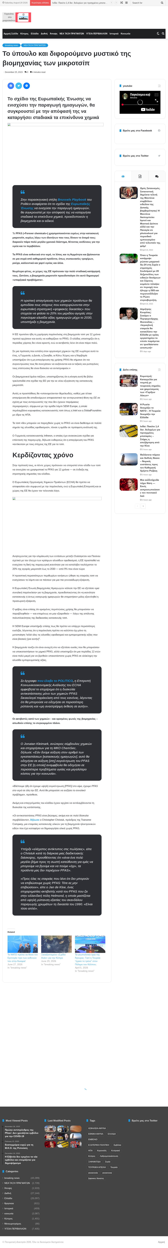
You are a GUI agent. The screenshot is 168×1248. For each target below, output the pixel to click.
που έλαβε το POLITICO (55, 681)
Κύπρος (24, 33)
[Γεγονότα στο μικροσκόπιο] (16, 17)
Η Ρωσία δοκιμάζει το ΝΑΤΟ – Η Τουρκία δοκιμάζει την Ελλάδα (150, 411)
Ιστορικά (114, 33)
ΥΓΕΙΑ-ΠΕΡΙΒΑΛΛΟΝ (96, 33)
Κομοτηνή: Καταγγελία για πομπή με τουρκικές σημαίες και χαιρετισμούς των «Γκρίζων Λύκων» (150, 386)
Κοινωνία (125, 33)
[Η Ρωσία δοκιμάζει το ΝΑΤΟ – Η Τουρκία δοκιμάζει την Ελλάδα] (129, 409)
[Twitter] (18, 85)
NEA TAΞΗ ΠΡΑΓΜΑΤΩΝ (72, 33)
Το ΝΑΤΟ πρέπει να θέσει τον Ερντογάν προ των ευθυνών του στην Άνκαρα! (23, 957)
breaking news (11, 45)
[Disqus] (57, 1032)
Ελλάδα (35, 33)
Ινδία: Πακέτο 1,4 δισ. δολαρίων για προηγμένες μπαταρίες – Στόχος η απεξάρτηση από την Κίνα (150, 436)
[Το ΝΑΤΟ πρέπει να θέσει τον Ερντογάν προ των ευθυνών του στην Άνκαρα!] (23, 944)
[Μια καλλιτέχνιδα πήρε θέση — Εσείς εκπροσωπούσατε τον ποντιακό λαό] (129, 484)
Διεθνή (44, 33)
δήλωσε (34, 819)
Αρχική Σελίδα (11, 33)
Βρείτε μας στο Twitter (136, 155)
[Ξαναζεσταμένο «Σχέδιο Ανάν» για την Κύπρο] (56, 944)
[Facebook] (11, 85)
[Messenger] (26, 85)
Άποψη (53, 33)
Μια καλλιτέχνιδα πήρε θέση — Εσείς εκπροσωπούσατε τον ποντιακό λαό (87, 3)
